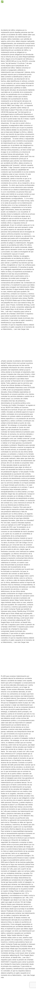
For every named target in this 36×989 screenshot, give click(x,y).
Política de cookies (9, 986)
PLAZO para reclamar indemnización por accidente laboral (14, 648)
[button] (30, 2)
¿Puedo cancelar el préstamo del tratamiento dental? (16, 333)
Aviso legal (6, 983)
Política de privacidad (20, 983)
